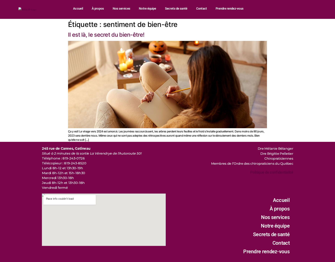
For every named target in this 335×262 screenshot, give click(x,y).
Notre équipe (147, 8)
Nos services (121, 8)
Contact (201, 8)
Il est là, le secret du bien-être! (106, 34)
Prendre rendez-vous (230, 8)
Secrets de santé (176, 8)
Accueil (78, 8)
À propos (98, 8)
